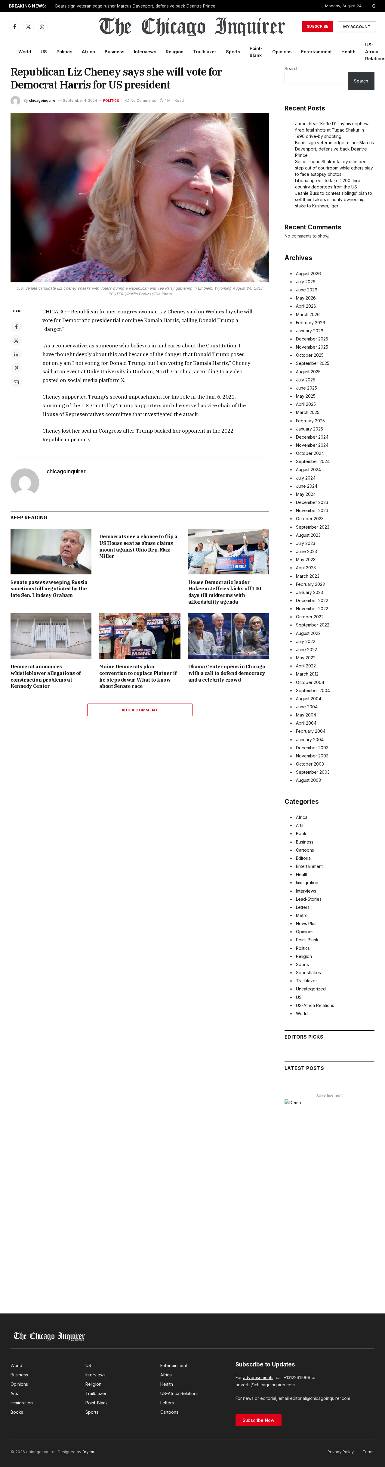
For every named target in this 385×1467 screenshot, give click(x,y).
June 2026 (306, 289)
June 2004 (307, 706)
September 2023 (312, 527)
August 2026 (308, 273)
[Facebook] (16, 326)
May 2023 (306, 559)
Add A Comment (140, 709)
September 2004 (313, 690)
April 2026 (306, 306)
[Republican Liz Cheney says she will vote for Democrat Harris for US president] (140, 197)
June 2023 (306, 551)
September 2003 (313, 772)
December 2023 (312, 502)
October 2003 (310, 763)
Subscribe (317, 26)
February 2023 (310, 584)
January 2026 (309, 330)
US (44, 51)
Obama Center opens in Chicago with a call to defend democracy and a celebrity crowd (226, 673)
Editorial (304, 858)
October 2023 (310, 518)
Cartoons (305, 850)
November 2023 (312, 510)
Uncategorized (311, 988)
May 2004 (306, 714)
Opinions (281, 51)
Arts (299, 825)
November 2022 (312, 608)
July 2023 (305, 543)
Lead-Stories (309, 899)
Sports (233, 51)
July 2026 (306, 281)
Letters (303, 907)
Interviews (145, 51)
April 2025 (306, 404)
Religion (174, 51)
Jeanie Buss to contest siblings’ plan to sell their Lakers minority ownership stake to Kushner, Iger (333, 199)
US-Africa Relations (315, 1005)
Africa (88, 51)
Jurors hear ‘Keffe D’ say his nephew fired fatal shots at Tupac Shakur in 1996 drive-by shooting (331, 130)
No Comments (143, 100)
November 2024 (312, 445)
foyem (88, 1451)
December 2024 (312, 437)
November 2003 (312, 755)
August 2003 (308, 780)
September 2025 (312, 363)
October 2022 (310, 616)
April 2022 (306, 665)
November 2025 (312, 347)
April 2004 (306, 723)
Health (348, 51)
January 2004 (310, 739)
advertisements (258, 1377)
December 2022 (312, 600)
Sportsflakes (308, 972)
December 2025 (312, 338)
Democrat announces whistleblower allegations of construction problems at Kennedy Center (46, 676)
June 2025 (306, 387)
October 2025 (310, 355)
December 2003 (312, 747)
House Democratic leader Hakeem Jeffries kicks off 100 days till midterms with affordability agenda (224, 592)
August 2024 (308, 469)
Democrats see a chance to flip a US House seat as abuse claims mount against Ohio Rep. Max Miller (138, 546)
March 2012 (307, 673)
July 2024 (306, 477)
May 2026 (306, 297)
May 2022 (306, 657)
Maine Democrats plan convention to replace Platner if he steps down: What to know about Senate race (138, 676)
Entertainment (316, 51)
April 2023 (306, 567)
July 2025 (305, 379)
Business (114, 51)
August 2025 (308, 371)
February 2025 (310, 420)
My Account (357, 26)
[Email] (16, 382)
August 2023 (308, 535)
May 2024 (306, 494)
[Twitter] (16, 340)
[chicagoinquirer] (192, 26)
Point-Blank (256, 52)
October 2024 (310, 453)
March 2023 (307, 576)
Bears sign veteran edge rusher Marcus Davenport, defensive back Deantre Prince (334, 149)
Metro (302, 915)
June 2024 (306, 486)
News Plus (306, 923)
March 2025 (307, 412)
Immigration (307, 882)
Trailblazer (204, 51)
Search (292, 68)
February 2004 (310, 731)
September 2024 (313, 461)
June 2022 (306, 649)
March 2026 (308, 314)
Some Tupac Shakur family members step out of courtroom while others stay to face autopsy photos (153, 6)
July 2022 (305, 641)
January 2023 (309, 592)
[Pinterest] (16, 368)
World (24, 51)
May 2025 (306, 396)
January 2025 (309, 428)
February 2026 (310, 322)
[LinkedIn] (16, 354)
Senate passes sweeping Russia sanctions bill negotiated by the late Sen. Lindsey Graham (49, 588)
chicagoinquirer (43, 100)
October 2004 (310, 682)
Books (302, 833)
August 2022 (308, 633)
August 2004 (308, 698)
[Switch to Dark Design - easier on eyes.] (373, 6)
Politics (64, 51)
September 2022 (312, 624)
